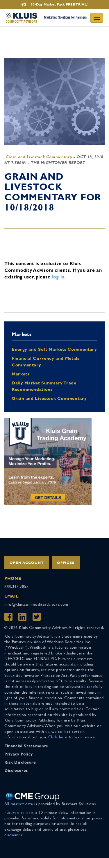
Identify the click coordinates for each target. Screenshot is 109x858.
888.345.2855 (16, 586)
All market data (18, 803)
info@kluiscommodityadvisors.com (36, 604)
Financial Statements (26, 746)
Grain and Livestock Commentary (39, 156)
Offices (65, 563)
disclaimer (13, 834)
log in (58, 277)
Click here (57, 737)
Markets (20, 373)
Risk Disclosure (20, 762)
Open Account (27, 563)
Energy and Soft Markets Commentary (54, 349)
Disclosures (16, 770)
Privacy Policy (18, 754)
